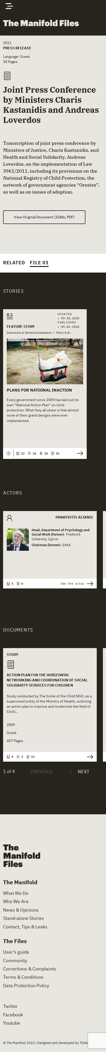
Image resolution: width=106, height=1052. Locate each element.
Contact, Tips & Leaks (25, 926)
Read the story (78, 453)
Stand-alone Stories (23, 918)
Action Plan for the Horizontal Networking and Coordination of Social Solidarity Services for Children (47, 680)
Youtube (11, 1023)
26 (34, 453)
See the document (88, 757)
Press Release (17, 47)
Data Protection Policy (26, 985)
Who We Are (16, 901)
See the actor (72, 583)
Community (15, 960)
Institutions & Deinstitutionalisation (29, 332)
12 (22, 453)
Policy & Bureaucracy (69, 332)
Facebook (13, 1014)
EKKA (67, 545)
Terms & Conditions (23, 977)
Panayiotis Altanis (74, 517)
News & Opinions (21, 910)
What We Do (15, 893)
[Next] (79, 772)
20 (46, 453)
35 (57, 453)
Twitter (10, 1006)
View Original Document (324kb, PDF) (44, 216)
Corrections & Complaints (29, 968)
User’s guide (16, 952)
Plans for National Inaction (39, 390)
